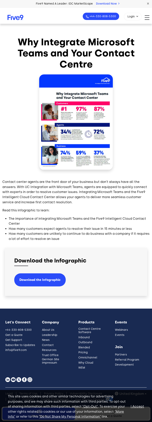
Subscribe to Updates (20, 345)
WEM (81, 367)
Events (119, 335)
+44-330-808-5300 (103, 16)
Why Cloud (85, 362)
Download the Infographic (40, 280)
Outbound (85, 342)
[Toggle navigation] (148, 17)
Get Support (13, 340)
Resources (49, 350)
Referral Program (127, 359)
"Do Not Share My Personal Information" (70, 416)
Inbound (84, 337)
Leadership (49, 335)
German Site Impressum (50, 361)
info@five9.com (16, 350)
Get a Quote (14, 335)
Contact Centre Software (89, 330)
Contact (48, 345)
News (45, 340)
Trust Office (50, 355)
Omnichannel (87, 357)
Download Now (107, 3)
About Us (48, 330)
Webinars (121, 330)
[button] (148, 4)
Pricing (83, 352)
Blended (84, 347)
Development (124, 364)
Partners (121, 354)
